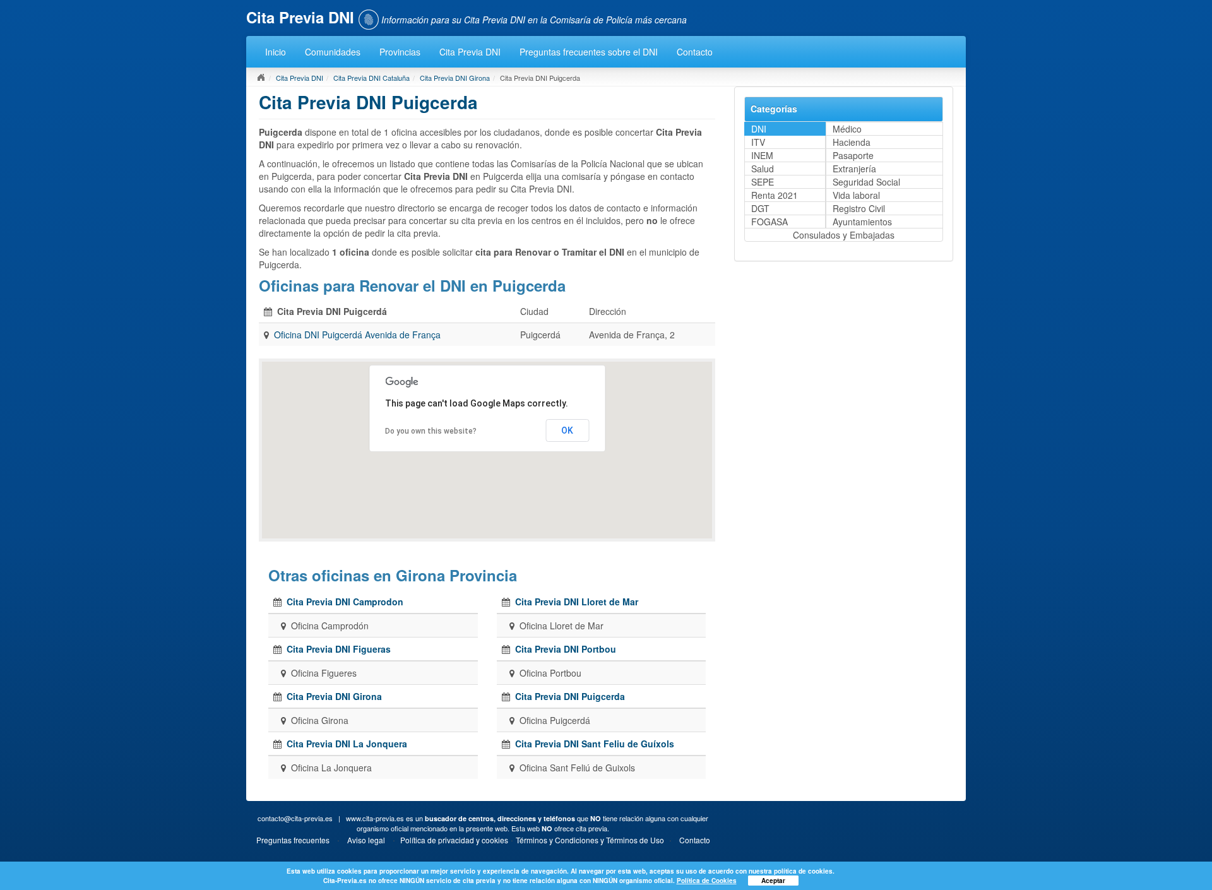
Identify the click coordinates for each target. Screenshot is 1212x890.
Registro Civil (859, 208)
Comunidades (332, 51)
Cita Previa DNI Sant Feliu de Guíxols (594, 743)
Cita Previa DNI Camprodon (345, 601)
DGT (760, 208)
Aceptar (773, 880)
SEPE (762, 181)
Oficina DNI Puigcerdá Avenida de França (357, 334)
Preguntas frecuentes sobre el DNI (589, 51)
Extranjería (854, 168)
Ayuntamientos (862, 221)
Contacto (695, 51)
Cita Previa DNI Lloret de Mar (576, 601)
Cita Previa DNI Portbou (565, 649)
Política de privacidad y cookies (454, 839)
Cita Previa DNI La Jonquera (347, 743)
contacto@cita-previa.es (295, 818)
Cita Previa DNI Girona (455, 78)
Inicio (275, 51)
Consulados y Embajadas (843, 234)
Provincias (399, 51)
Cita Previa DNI (470, 51)
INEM (762, 155)
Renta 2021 (774, 195)
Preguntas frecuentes (293, 839)
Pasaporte (853, 155)
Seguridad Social (866, 181)
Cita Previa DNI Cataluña (371, 78)
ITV (758, 142)
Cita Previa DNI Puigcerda (570, 696)
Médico (847, 128)
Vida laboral (856, 195)
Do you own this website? (431, 431)
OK (567, 430)
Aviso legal (366, 839)
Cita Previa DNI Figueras (339, 649)
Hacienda (851, 142)
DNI (758, 128)
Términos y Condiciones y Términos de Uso (590, 839)
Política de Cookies (707, 880)
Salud (762, 168)
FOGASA (769, 221)
